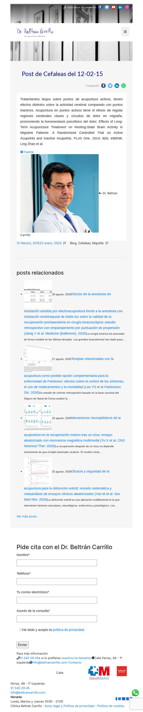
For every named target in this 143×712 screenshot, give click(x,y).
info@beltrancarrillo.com (50, 662)
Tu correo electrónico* (33, 592)
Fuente (28, 152)
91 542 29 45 (29, 658)
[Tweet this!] (110, 85)
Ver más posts (27, 516)
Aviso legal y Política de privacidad (69, 706)
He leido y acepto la (53, 630)
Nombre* (23, 555)
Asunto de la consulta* (33, 611)
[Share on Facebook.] (103, 85)
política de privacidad (68, 630)
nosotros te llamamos (76, 658)
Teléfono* (24, 573)
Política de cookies (110, 706)
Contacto (74, 662)
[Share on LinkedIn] (117, 85)
